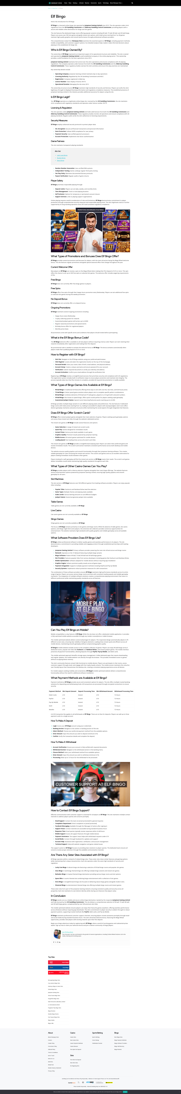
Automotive (94, 3)
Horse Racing (95, 1040)
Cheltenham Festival (97, 1043)
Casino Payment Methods (76, 1043)
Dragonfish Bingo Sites (53, 998)
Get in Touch (51, 1055)
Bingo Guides (51, 1020)
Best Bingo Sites (118, 1037)
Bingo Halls (51, 1023)
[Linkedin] (59, 942)
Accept (125, 1091)
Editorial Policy (51, 1049)
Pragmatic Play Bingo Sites (54, 1007)
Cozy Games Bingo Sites (54, 983)
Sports (99, 3)
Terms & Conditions (53, 1052)
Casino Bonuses (74, 1046)
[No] (179, 1092)
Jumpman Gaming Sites (53, 992)
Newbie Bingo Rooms (53, 1014)
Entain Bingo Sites (52, 989)
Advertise (50, 1061)
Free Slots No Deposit (75, 1059)
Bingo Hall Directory (119, 1046)
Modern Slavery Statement (54, 1068)
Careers (50, 1040)
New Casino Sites (74, 1040)
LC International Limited (54, 1004)
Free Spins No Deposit (75, 1049)
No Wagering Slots (74, 1066)
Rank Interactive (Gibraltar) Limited (56, 1001)
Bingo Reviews (51, 1011)
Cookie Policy (51, 1043)
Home (65, 3)
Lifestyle (81, 3)
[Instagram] (57, 942)
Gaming (75, 3)
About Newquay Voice (115, 3)
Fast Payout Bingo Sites (54, 1017)
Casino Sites (73, 1037)
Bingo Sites (54, 8)
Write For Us (51, 1058)
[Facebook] (53, 942)
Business (87, 3)
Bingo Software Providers (120, 1043)
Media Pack (51, 1064)
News (70, 3)
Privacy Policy (51, 1071)
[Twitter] (55, 942)
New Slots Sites (74, 1062)
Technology (106, 3)
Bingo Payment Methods (120, 1040)
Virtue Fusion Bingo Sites (54, 995)
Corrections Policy (52, 1046)
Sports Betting (95, 1037)
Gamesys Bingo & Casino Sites (55, 986)
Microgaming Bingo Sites (54, 980)
